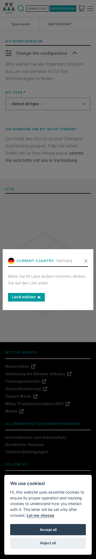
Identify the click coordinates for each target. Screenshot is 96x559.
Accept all (48, 529)
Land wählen (24, 297)
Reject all (48, 543)
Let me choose (40, 515)
